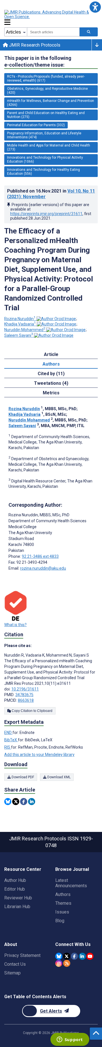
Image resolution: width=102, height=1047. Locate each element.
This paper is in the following (37, 61)
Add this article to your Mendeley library (39, 754)
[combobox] (53, 31)
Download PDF (22, 777)
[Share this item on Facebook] (23, 801)
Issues (62, 912)
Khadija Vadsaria (20, 324)
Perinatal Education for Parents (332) (36, 125)
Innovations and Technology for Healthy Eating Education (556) (43, 172)
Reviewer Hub (18, 897)
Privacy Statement (22, 955)
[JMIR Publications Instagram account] (58, 963)
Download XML (58, 777)
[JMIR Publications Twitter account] (66, 956)
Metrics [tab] (51, 392)
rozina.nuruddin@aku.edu (43, 568)
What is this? (15, 624)
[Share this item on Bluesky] (7, 801)
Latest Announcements (71, 883)
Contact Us (15, 964)
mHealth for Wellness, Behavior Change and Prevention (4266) (50, 103)
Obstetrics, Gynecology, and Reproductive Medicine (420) (47, 91)
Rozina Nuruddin (20, 318)
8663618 (26, 700)
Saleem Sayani (18, 335)
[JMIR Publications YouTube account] (90, 956)
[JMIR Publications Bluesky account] (58, 956)
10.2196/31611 (25, 689)
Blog (59, 920)
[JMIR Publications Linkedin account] (82, 956)
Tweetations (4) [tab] (51, 383)
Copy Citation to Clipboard (31, 711)
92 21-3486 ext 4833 (40, 556)
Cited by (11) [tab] (51, 373)
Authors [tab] (51, 364)
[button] (95, 7)
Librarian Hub (17, 906)
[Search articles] (89, 31)
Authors (63, 894)
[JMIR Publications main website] (51, 14)
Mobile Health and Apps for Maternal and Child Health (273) (48, 147)
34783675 (24, 694)
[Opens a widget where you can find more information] (69, 1040)
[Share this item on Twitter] (15, 801)
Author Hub (15, 880)
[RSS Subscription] (66, 963)
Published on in (51, 193)
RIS (7, 747)
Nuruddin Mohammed (24, 329)
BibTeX (11, 740)
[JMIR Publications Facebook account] (74, 956)
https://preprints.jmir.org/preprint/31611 (46, 213)
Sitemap (12, 973)
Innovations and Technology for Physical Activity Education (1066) (45, 159)
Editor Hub (14, 889)
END (8, 732)
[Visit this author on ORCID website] (56, 318)
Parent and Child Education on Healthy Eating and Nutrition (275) (46, 115)
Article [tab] (51, 354)
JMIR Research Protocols (34, 45)
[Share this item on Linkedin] (31, 801)
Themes (63, 903)
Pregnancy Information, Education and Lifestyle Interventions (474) (44, 135)
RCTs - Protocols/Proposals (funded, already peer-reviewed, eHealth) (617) (46, 78)
